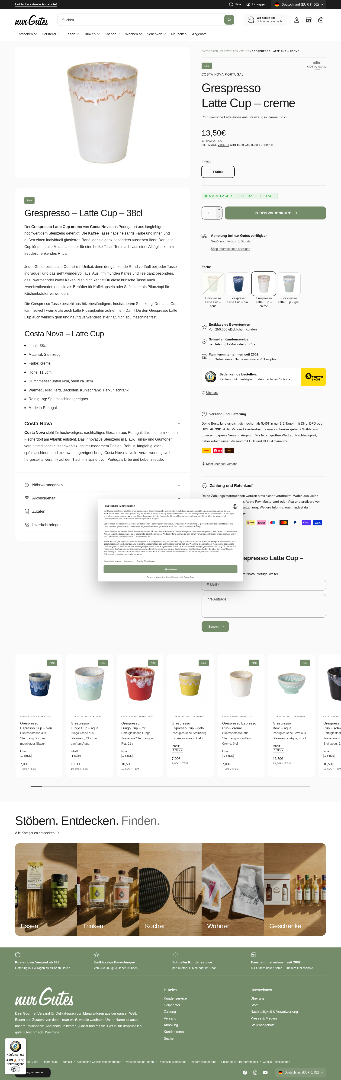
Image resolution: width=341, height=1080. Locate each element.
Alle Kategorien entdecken (35, 833)
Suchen (169, 1038)
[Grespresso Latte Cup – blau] (238, 283)
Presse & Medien (264, 1018)
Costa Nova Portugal (223, 74)
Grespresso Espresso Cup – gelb (187, 725)
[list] (170, 961)
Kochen (110, 34)
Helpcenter (172, 1005)
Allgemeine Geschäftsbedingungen (99, 1062)
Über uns (212, 392)
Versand (223, 144)
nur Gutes (32, 1062)
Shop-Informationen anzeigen (230, 249)
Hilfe (238, 4)
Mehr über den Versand (221, 464)
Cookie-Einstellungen (276, 1062)
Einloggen (259, 4)
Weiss (245, 51)
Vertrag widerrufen (33, 1072)
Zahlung (170, 1011)
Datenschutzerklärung (173, 1062)
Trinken (89, 34)
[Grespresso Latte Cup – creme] (263, 283)
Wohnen (131, 34)
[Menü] (23, 1041)
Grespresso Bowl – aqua (282, 725)
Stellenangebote (263, 1025)
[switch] (15, 1069)
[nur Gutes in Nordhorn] (309, 20)
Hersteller (49, 34)
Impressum (50, 1062)
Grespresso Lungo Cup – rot (133, 725)
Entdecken (24, 34)
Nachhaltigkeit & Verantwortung (274, 1011)
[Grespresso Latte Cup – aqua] (213, 283)
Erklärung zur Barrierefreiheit (239, 1062)
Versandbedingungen (140, 1062)
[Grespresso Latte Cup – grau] (289, 283)
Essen (70, 34)
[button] (321, 20)
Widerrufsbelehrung (203, 1062)
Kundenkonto (174, 1032)
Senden (213, 626)
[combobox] (146, 20)
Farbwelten (229, 51)
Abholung (171, 1025)
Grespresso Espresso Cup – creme (239, 725)
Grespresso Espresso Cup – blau (36, 725)
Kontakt (67, 1062)
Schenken (154, 34)
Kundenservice (175, 998)
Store (255, 1005)
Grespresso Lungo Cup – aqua (84, 725)
